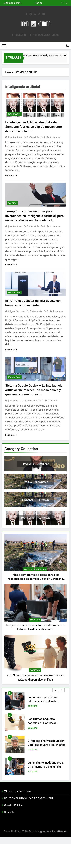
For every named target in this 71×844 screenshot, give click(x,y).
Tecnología (14, 114)
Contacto (9, 812)
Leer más (10, 175)
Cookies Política (13, 805)
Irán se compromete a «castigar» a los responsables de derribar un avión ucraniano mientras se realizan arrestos (35, 579)
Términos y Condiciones (17, 791)
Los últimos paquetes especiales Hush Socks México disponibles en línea (33, 3)
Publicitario (34, 771)
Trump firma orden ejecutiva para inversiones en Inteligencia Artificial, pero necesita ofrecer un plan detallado (34, 215)
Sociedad (41, 569)
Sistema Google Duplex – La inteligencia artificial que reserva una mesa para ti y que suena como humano (33, 390)
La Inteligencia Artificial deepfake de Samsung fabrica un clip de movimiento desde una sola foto (33, 126)
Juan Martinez (15, 137)
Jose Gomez (14, 400)
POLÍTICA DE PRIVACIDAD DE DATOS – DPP (28, 798)
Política (12, 203)
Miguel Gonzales (16, 311)
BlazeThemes (59, 831)
